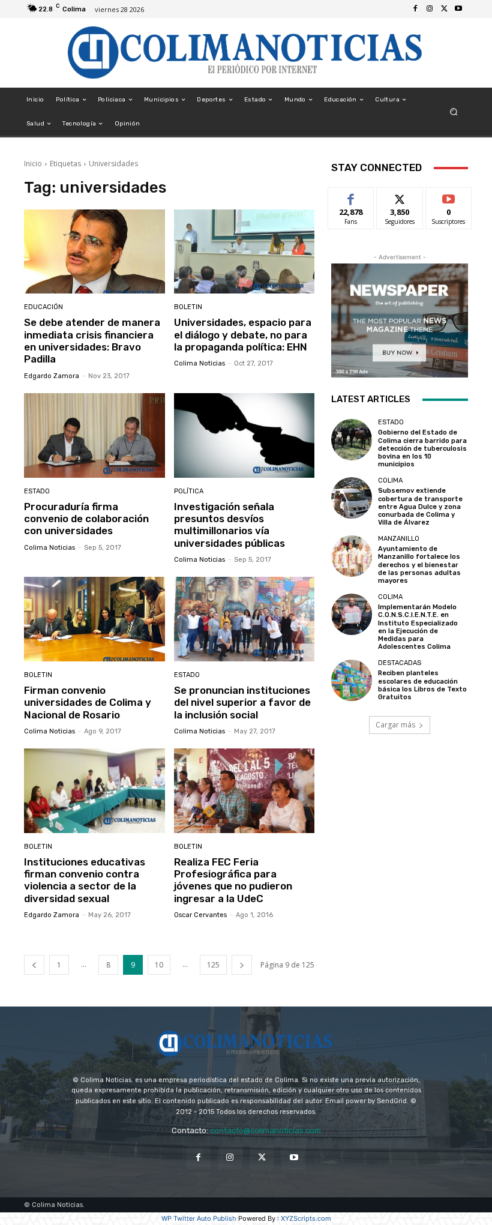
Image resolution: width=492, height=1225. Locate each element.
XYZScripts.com (306, 1218)
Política (188, 491)
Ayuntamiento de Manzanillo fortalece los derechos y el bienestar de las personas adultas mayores (419, 565)
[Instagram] (429, 9)
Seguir (400, 196)
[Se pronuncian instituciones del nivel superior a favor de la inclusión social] (244, 619)
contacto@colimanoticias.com (265, 1130)
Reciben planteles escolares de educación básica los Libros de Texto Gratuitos (422, 685)
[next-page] (242, 965)
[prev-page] (34, 965)
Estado (37, 491)
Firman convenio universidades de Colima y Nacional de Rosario (87, 702)
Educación (43, 307)
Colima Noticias (199, 363)
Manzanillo (398, 538)
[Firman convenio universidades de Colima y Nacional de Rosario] (94, 619)
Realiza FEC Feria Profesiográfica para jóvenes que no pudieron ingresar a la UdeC (233, 880)
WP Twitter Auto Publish (198, 1218)
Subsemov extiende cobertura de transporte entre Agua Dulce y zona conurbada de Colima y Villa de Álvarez (420, 506)
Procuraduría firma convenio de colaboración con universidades (86, 519)
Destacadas (399, 663)
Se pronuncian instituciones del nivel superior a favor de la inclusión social (242, 702)
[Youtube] (458, 9)
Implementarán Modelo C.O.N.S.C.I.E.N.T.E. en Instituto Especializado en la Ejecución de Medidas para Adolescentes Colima (418, 627)
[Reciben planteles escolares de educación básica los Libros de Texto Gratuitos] (351, 680)
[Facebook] (415, 9)
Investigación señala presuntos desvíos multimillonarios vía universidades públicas (229, 525)
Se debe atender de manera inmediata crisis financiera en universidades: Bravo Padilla (92, 340)
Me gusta (351, 196)
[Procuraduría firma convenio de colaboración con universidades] (94, 435)
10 (159, 965)
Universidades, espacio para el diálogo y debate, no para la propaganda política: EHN (242, 334)
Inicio (33, 163)
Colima (390, 480)
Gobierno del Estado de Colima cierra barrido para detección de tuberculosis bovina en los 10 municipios (422, 448)
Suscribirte (449, 196)
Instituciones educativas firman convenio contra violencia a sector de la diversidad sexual (84, 880)
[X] (444, 9)
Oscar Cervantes (200, 915)
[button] (454, 112)
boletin (188, 307)
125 (213, 965)
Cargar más (395, 725)
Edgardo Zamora (51, 376)
